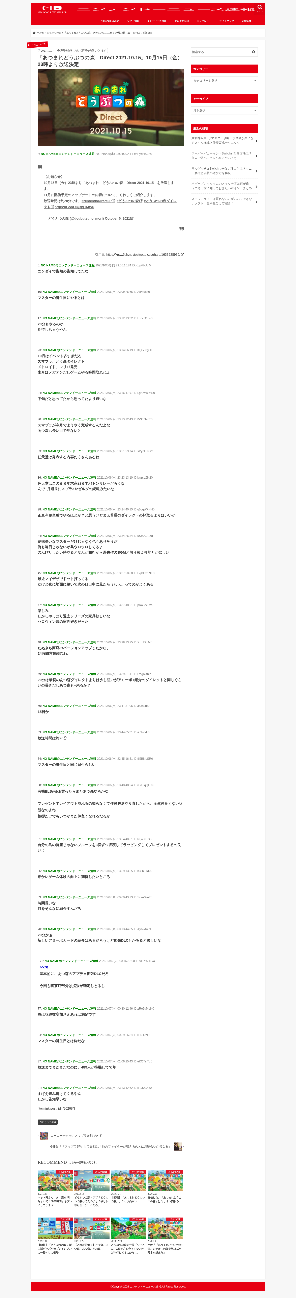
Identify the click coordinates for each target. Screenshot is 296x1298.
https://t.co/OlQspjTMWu (74, 207)
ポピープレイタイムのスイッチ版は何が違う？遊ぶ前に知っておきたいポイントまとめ (221, 186)
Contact (246, 21)
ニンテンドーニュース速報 (145, 1286)
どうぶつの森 (49, 1122)
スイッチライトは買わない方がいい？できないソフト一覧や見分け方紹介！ (221, 201)
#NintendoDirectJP (97, 201)
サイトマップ (226, 21)
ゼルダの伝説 (182, 21)
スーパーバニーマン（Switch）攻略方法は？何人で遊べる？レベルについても (221, 156)
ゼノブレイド (204, 21)
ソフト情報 (133, 21)
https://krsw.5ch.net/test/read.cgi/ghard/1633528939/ (143, 254)
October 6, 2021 (117, 218)
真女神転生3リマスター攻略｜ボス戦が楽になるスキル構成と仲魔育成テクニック (222, 140)
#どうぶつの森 (128, 201)
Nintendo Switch (110, 21)
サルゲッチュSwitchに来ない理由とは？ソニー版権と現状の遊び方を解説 (221, 171)
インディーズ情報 (157, 21)
